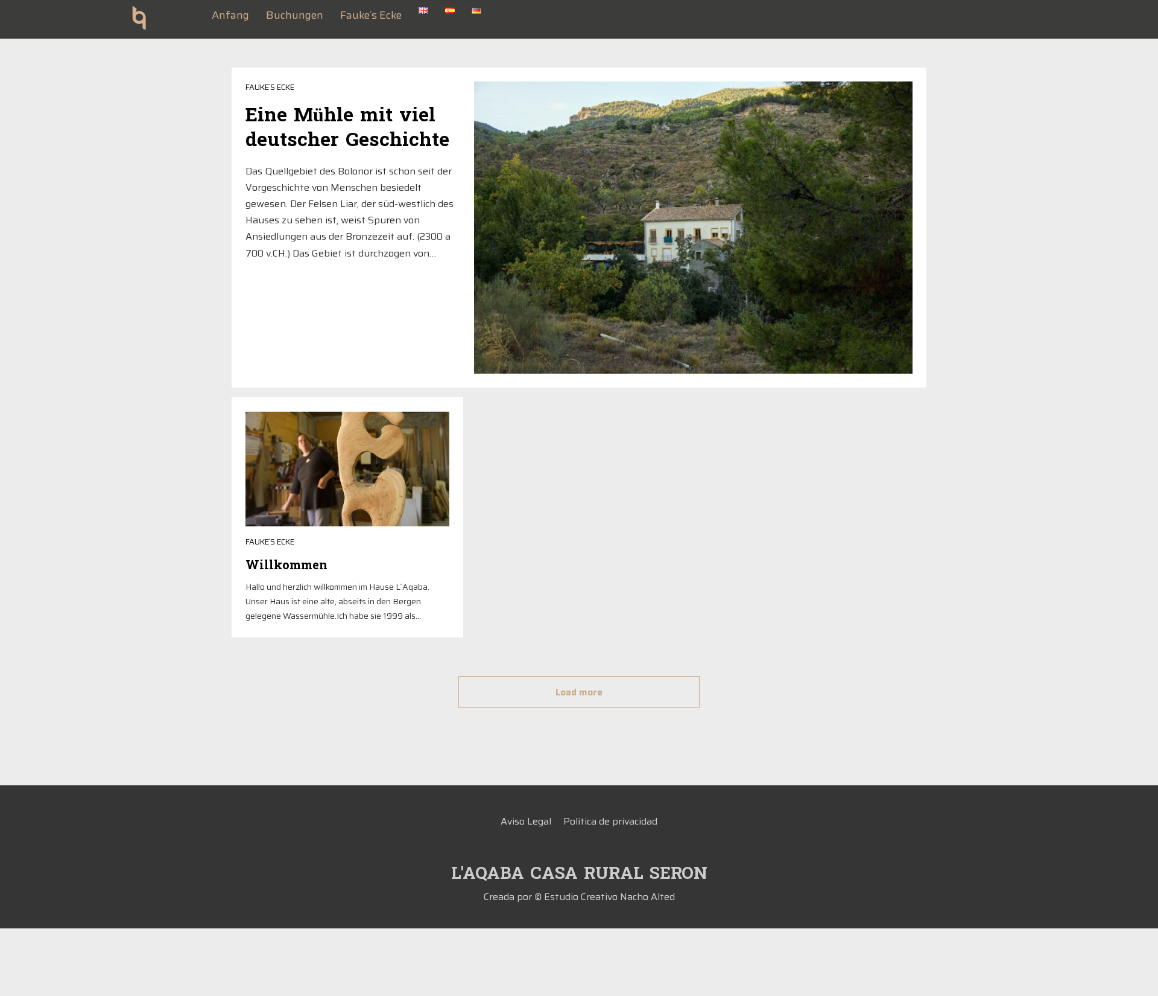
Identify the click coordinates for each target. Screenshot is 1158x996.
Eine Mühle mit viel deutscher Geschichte (347, 128)
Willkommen (286, 565)
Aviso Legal (526, 821)
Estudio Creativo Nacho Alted (609, 896)
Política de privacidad (610, 821)
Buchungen (294, 15)
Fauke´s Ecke (371, 15)
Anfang (230, 15)
